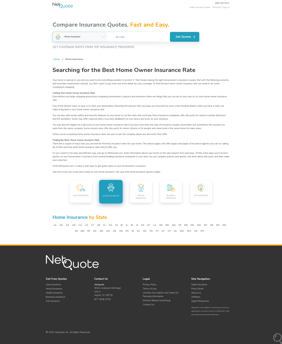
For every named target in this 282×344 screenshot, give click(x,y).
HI (116, 225)
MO (199, 225)
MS (192, 225)
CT (92, 225)
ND (101, 231)
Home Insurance (54, 288)
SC (138, 231)
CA (80, 225)
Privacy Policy (150, 284)
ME (160, 225)
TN (151, 231)
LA (154, 225)
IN (132, 225)
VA (175, 231)
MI (180, 225)
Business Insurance (55, 297)
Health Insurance (54, 292)
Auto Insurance (53, 284)
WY (202, 231)
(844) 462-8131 (222, 3)
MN (186, 225)
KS (142, 225)
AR (73, 225)
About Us (196, 292)
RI (133, 231)
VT (169, 231)
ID (122, 225)
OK (114, 231)
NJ (76, 231)
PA (127, 231)
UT (163, 231)
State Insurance (199, 284)
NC (95, 231)
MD (167, 225)
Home (57, 59)
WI (195, 231)
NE (211, 225)
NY (88, 231)
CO (86, 225)
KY (148, 225)
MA (174, 225)
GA (110, 225)
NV (218, 225)
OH (108, 231)
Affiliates (195, 297)
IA (137, 225)
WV (189, 231)
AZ (67, 225)
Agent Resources (200, 301)
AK (61, 225)
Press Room (197, 288)
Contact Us (148, 304)
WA (182, 231)
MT (205, 225)
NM (82, 231)
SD (144, 231)
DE (98, 225)
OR (121, 231)
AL (55, 225)
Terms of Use (149, 288)
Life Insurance (53, 301)
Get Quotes (183, 37)
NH (224, 225)
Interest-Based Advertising (156, 300)
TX (157, 231)
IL (127, 225)
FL (104, 225)
